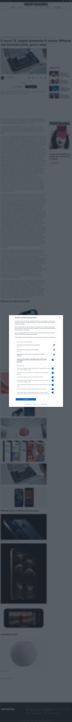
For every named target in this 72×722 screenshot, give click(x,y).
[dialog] (36, 361)
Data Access (36, 404)
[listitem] (36, 342)
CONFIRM (25, 399)
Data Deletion (28, 404)
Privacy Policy (44, 404)
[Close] (60, 317)
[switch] (53, 345)
